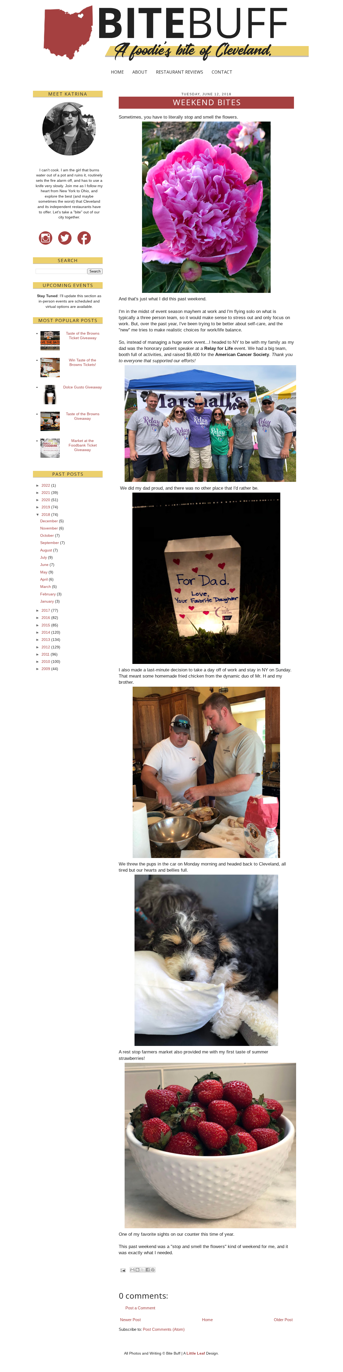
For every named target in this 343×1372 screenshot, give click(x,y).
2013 (46, 639)
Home (207, 1319)
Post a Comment (140, 1308)
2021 (46, 492)
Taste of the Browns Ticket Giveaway (82, 335)
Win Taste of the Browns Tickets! (82, 362)
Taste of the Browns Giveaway (82, 416)
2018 (46, 514)
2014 (46, 632)
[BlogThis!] (137, 1269)
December (49, 521)
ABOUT (139, 72)
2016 (46, 617)
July (43, 557)
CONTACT (222, 72)
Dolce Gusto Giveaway (82, 387)
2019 (46, 507)
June (44, 564)
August (46, 550)
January (47, 601)
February (48, 594)
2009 (46, 669)
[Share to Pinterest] (152, 1269)
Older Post (283, 1319)
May (43, 572)
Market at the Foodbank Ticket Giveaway (83, 445)
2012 (46, 647)
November (49, 528)
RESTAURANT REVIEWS (179, 72)
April (44, 579)
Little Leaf (196, 1353)
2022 (46, 485)
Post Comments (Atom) (164, 1329)
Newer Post (130, 1319)
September (49, 543)
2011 (46, 654)
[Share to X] (142, 1269)
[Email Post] (122, 1270)
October (47, 535)
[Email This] (132, 1269)
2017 (46, 610)
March (45, 586)
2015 (46, 625)
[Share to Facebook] (147, 1269)
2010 (46, 661)
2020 (46, 500)
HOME (117, 72)
